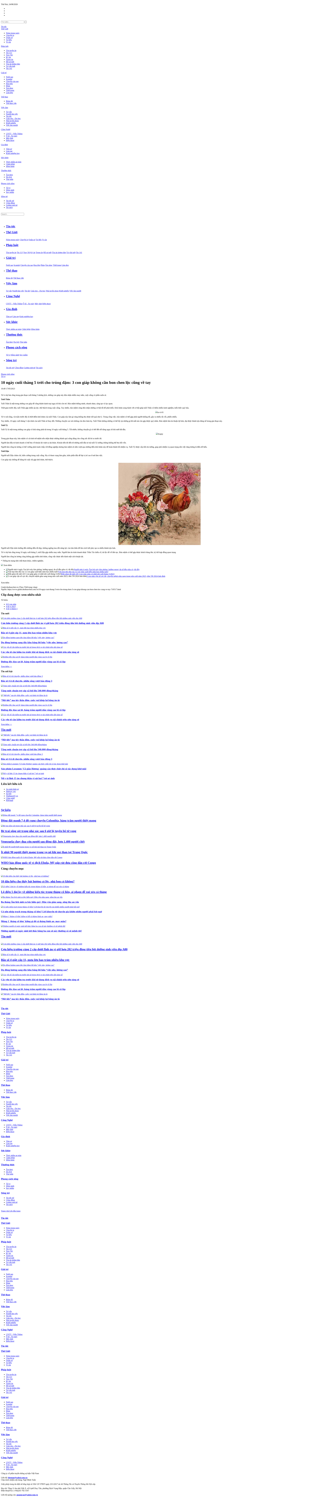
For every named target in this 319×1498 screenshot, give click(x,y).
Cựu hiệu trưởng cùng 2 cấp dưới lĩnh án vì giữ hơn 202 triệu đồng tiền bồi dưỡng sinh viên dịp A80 (52, 623)
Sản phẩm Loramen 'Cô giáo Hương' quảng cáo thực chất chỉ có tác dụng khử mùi (43, 768)
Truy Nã (9, 55)
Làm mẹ (9, 151)
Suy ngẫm (10, 192)
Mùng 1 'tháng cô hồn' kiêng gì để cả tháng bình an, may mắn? (33, 921)
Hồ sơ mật (10, 62)
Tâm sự (9, 149)
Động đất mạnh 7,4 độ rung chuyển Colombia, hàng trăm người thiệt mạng (48, 820)
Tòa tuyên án (11, 50)
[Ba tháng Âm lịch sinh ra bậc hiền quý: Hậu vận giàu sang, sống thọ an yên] (31, 897)
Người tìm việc (12, 114)
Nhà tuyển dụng (12, 121)
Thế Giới (4, 29)
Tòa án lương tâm (13, 64)
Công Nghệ (5, 129)
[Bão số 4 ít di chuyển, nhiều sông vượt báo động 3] (22, 676)
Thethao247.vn (12, 796)
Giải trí (3, 73)
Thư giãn (9, 179)
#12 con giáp (11, 604)
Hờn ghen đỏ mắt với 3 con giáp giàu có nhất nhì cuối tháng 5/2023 (87, 574)
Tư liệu (9, 40)
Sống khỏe (10, 166)
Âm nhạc (9, 88)
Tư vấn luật (10, 66)
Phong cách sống (7, 183)
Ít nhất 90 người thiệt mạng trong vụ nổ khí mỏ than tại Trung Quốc (44, 852)
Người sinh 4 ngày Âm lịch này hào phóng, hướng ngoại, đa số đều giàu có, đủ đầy (107, 569)
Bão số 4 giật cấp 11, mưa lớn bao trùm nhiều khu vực (29, 632)
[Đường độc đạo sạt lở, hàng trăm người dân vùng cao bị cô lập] (26, 657)
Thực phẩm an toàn (13, 162)
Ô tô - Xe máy (11, 136)
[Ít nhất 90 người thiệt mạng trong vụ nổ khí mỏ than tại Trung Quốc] (28, 847)
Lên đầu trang (14, 1211)
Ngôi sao (9, 77)
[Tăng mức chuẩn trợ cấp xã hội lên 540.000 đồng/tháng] (24, 686)
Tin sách (9, 207)
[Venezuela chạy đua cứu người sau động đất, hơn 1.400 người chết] (28, 836)
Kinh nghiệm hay (13, 153)
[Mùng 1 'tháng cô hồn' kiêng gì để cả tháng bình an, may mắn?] (26, 916)
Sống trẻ (4, 196)
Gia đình (4, 145)
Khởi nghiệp (11, 123)
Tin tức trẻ (10, 201)
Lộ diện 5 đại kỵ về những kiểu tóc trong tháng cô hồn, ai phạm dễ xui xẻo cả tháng (54, 891)
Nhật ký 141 (11, 791)
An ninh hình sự (12, 789)
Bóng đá (9, 101)
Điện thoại (10, 140)
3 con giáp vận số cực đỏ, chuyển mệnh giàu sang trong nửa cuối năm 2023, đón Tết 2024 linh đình (126, 576)
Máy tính (9, 138)
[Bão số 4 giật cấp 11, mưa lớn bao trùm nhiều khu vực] (23, 628)
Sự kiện (6, 810)
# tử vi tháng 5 (11, 609)
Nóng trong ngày (12, 33)
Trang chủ (5, 1211)
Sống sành (10, 190)
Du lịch (9, 177)
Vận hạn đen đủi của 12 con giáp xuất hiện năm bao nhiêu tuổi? (83, 572)
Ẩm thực (9, 175)
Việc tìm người (12, 125)
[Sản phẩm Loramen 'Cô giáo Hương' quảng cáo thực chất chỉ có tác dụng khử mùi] (34, 764)
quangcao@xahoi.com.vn (27, 1495)
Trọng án (9, 59)
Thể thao (4, 97)
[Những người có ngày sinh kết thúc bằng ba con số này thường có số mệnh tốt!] (33, 926)
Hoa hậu (9, 84)
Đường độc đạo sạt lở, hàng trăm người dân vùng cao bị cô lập (33, 661)
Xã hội (8, 794)
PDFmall (9, 800)
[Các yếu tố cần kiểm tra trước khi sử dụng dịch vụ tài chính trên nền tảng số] (32, 647)
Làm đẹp (9, 93)
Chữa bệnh (10, 164)
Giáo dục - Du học (13, 118)
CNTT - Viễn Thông (14, 134)
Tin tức (4, 27)
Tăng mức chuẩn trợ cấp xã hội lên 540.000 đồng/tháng (29, 690)
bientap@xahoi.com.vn (17, 1478)
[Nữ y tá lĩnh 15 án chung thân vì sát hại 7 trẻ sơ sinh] (22, 773)
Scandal (9, 79)
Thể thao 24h (11, 103)
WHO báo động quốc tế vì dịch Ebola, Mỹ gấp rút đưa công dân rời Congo (48, 862)
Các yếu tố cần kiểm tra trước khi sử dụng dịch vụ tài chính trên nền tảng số (40, 652)
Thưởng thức (6, 171)
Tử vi (8, 188)
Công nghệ (10, 798)
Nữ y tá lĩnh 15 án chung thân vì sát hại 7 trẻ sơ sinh (28, 778)
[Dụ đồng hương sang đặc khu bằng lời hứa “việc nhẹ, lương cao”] (27, 638)
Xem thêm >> (6, 666)
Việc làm (4, 107)
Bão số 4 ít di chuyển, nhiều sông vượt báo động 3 (26, 681)
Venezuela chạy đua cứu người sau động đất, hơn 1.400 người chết (43, 841)
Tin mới (6, 729)
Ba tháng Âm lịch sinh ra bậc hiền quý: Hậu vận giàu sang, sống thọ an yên (40, 902)
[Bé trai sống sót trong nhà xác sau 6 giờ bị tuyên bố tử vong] (25, 826)
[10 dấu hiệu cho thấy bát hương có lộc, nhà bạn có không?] (25, 876)
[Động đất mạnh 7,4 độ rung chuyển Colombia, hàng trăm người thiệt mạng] (31, 815)
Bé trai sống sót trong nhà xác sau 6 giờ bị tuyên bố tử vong (38, 831)
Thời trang (10, 90)
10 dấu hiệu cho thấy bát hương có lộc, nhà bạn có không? (38, 881)
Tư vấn (9, 112)
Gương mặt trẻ (11, 205)
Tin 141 (9, 68)
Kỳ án (8, 57)
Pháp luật (4, 46)
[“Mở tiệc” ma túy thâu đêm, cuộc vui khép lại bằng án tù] (24, 695)
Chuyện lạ (10, 35)
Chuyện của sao (12, 81)
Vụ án (8, 42)
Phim (8, 86)
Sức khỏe (4, 158)
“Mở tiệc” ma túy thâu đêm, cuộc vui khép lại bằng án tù (30, 700)
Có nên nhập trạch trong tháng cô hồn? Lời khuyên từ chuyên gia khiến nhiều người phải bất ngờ (51, 911)
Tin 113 (9, 53)
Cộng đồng (10, 203)
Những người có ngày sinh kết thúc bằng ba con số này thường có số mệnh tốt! (41, 931)
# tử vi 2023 (11, 606)
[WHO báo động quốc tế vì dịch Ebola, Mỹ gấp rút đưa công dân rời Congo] (31, 857)
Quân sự (9, 37)
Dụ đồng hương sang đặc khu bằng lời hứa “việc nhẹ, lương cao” (34, 642)
